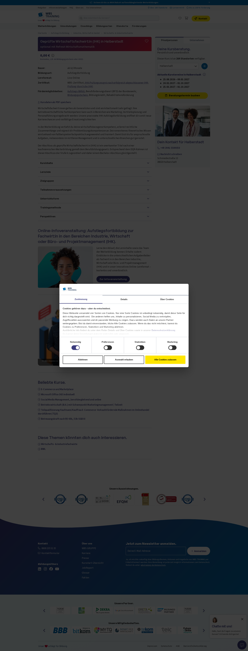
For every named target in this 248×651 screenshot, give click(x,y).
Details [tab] (124, 299)
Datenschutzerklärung (163, 330)
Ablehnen (83, 359)
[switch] (108, 347)
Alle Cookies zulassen (165, 359)
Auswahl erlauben (124, 359)
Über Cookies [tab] (167, 299)
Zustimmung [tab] (81, 299)
